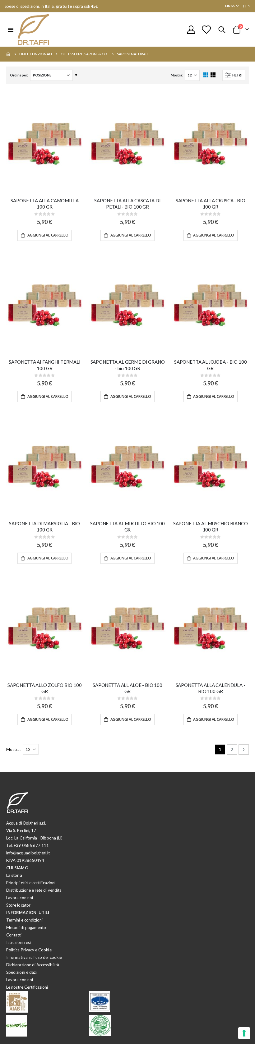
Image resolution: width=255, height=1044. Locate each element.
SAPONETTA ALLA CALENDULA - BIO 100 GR (210, 688)
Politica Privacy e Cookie (29, 949)
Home (8, 54)
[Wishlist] (206, 29)
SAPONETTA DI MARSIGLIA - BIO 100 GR (44, 526)
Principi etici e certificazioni (30, 882)
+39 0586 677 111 (31, 845)
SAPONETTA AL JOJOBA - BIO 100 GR (210, 365)
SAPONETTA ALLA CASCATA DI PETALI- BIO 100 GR (127, 203)
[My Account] (191, 29)
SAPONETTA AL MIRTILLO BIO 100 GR (127, 526)
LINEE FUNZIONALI (35, 54)
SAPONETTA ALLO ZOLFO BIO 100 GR (44, 688)
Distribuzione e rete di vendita (34, 890)
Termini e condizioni (24, 920)
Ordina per (18, 75)
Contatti (14, 934)
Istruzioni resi (18, 942)
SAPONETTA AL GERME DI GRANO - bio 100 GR (127, 365)
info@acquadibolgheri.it (28, 852)
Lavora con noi (19, 897)
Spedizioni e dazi (21, 972)
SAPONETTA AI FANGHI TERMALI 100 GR (45, 365)
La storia (14, 875)
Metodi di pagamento (26, 927)
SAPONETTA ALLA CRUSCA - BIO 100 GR (210, 203)
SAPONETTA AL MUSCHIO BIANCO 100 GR (210, 526)
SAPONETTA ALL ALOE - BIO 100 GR (127, 688)
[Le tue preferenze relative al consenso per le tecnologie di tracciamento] (244, 1033)
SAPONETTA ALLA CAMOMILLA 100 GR (44, 203)
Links (230, 6)
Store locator (18, 905)
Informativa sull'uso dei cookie (34, 957)
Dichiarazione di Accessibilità (32, 964)
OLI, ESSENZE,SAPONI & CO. (84, 54)
